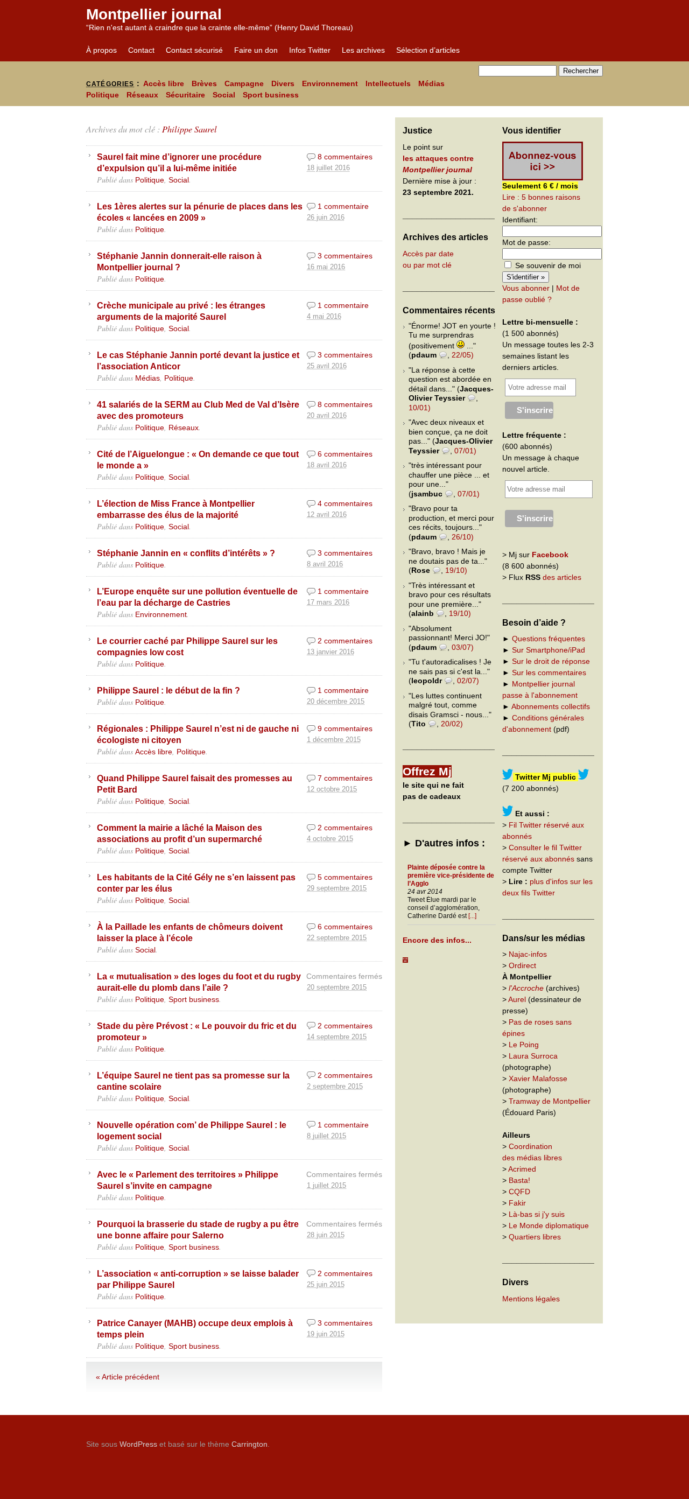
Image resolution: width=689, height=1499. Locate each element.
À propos (101, 50)
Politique (102, 94)
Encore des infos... (437, 940)
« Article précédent (127, 1376)
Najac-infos (528, 954)
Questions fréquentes (548, 638)
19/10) (456, 570)
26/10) (463, 537)
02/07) (468, 680)
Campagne (244, 83)
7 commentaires (345, 778)
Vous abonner (526, 288)
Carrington (249, 1444)
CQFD (519, 1191)
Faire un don (256, 50)
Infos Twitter (310, 50)
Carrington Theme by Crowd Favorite (535, 1440)
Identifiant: (520, 219)
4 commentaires (345, 503)
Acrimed (522, 1169)
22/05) (463, 355)
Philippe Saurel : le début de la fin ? (168, 690)
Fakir (517, 1203)
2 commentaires (345, 640)
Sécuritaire (185, 94)
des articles (562, 577)
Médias (431, 83)
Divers (282, 83)
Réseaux (142, 94)
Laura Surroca (533, 1056)
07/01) (465, 450)
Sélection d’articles (428, 50)
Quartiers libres (535, 1236)
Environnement (330, 83)
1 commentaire (343, 206)
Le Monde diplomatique (549, 1225)
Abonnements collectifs (550, 706)
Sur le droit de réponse (551, 661)
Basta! (519, 1180)
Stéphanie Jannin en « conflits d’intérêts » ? (186, 553)
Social (224, 94)
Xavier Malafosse (538, 1078)
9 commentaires (345, 728)
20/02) (452, 723)
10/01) (420, 407)
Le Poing (524, 1044)
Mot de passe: (526, 242)
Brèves (204, 83)
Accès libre (163, 83)
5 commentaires (345, 877)
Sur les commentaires (549, 672)
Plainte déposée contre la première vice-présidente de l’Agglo (450, 875)
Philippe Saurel (189, 129)
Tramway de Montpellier (549, 1101)
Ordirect (522, 965)
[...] (472, 916)
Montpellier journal (154, 14)
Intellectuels (388, 83)
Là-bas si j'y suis (537, 1214)
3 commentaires (345, 255)
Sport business (271, 94)
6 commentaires (345, 454)
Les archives (363, 50)
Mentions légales (531, 1298)
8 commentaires (345, 156)
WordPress (138, 1444)
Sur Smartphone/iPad (548, 650)
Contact (141, 50)
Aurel (517, 999)
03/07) (463, 647)
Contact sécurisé (194, 50)
